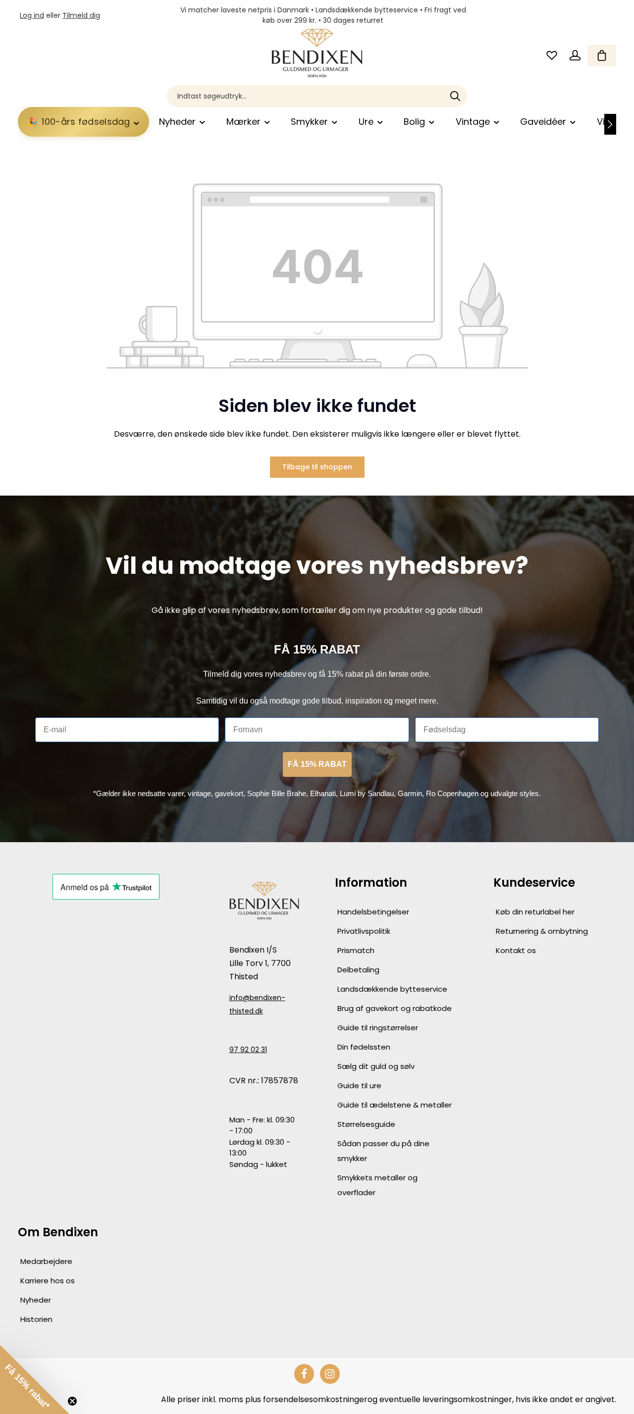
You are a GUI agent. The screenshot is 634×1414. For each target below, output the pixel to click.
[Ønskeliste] (551, 55)
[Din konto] (574, 55)
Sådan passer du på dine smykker (383, 1150)
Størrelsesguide (366, 1124)
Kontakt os (516, 950)
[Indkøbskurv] (601, 55)
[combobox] (305, 96)
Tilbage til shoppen (317, 467)
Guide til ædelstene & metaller (394, 1105)
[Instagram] (330, 1374)
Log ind (32, 15)
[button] (34, 1379)
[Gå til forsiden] (317, 53)
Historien (36, 1319)
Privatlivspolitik (363, 931)
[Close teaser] (72, 1401)
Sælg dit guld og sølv (376, 1066)
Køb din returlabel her (535, 912)
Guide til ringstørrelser (377, 1027)
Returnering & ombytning (542, 931)
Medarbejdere (46, 1261)
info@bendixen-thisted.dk (257, 1004)
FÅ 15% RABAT (317, 764)
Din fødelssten (363, 1047)
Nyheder (35, 1300)
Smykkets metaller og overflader (377, 1185)
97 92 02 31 (248, 1050)
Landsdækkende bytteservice (392, 989)
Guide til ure (359, 1085)
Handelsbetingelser (373, 912)
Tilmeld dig (81, 15)
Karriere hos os (47, 1280)
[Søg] (455, 96)
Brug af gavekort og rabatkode (394, 1008)
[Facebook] (304, 1374)
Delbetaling (358, 969)
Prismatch (355, 950)
